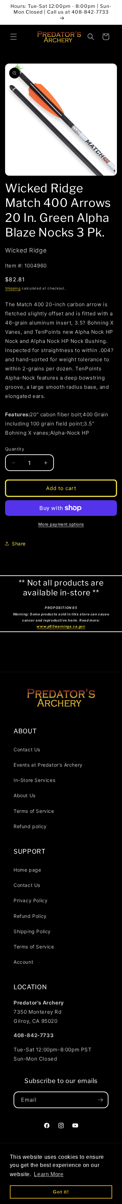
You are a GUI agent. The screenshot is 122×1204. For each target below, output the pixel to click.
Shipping (13, 288)
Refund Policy (30, 916)
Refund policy (30, 826)
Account (23, 962)
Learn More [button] (48, 1174)
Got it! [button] (61, 1191)
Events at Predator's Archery (48, 765)
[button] (13, 36)
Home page (27, 870)
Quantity (14, 449)
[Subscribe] (100, 1100)
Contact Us (27, 749)
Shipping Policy (32, 931)
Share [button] (19, 543)
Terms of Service (34, 811)
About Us (25, 795)
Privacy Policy (30, 900)
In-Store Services (34, 780)
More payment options (61, 524)
